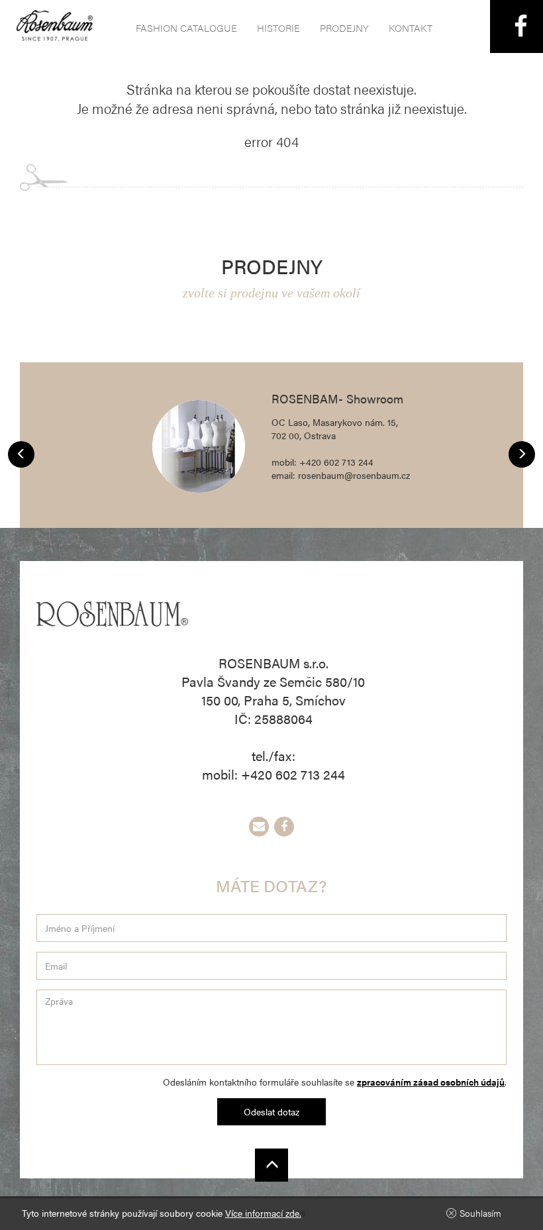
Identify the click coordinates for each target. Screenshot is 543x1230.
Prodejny (344, 27)
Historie (278, 27)
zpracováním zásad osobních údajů (431, 1081)
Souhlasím (480, 1212)
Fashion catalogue (186, 27)
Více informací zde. (263, 1212)
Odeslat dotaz (271, 1111)
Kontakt (410, 27)
